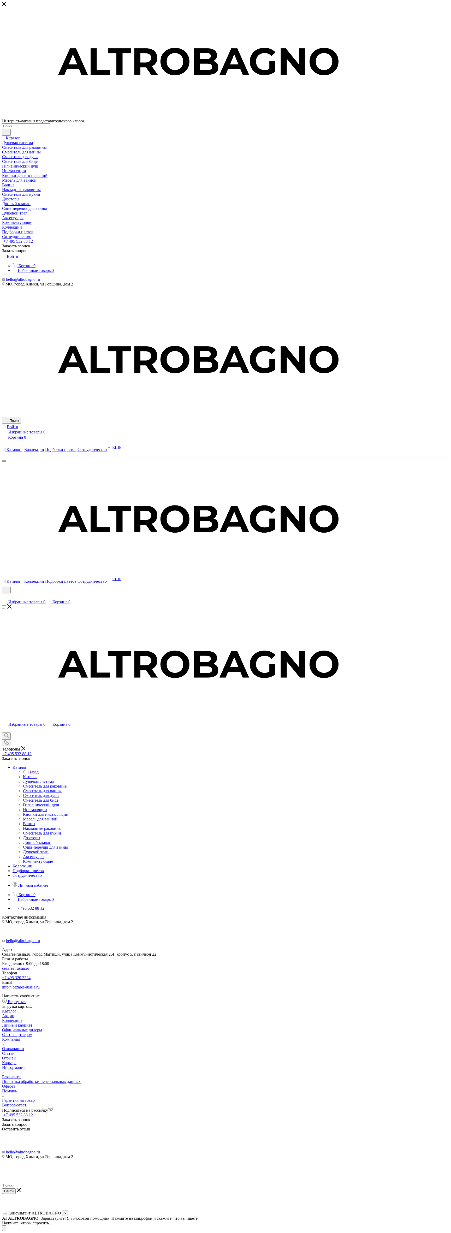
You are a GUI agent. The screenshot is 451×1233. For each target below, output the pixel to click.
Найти (9, 1191)
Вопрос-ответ (14, 1105)
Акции (8, 1016)
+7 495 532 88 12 (18, 241)
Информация (13, 1067)
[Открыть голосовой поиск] (4, 1228)
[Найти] (6, 132)
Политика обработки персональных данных (41, 1081)
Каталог (30, 777)
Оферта (8, 1086)
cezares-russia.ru (15, 968)
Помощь (9, 1091)
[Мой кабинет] (4, 596)
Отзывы (9, 1058)
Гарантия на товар (18, 1100)
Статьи (8, 1053)
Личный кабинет (17, 1025)
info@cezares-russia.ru (21, 987)
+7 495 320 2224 (16, 977)
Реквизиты (11, 1077)
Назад (33, 772)
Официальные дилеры (22, 1030)
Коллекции (12, 1020)
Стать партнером (17, 1034)
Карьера (9, 1063)
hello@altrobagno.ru (23, 279)
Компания (11, 1039)
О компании (13, 1048)
